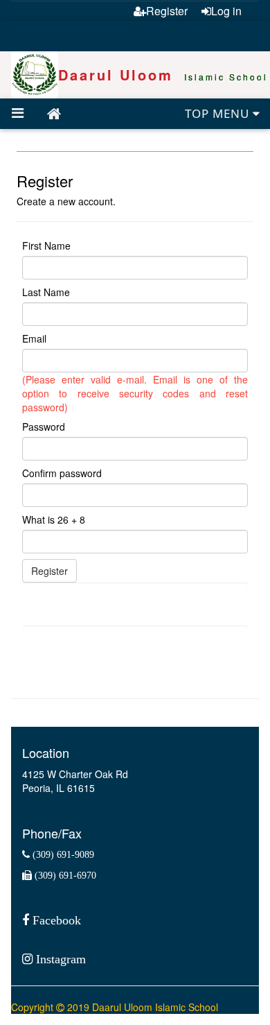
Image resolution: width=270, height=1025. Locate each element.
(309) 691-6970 (64, 875)
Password (43, 426)
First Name (46, 245)
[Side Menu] (18, 113)
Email (34, 338)
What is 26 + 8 (53, 519)
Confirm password (62, 473)
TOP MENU (219, 113)
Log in (226, 11)
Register (167, 11)
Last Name (46, 292)
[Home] (54, 114)
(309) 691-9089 (62, 854)
